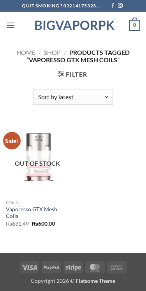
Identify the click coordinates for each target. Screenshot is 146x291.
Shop (52, 52)
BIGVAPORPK (73, 25)
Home (25, 52)
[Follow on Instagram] (120, 6)
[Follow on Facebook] (113, 6)
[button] (10, 25)
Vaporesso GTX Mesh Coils (31, 212)
